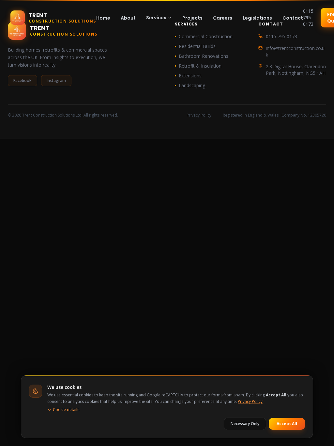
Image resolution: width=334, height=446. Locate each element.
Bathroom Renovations (203, 56)
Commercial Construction (206, 36)
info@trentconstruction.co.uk (295, 51)
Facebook (22, 80)
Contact (292, 18)
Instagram (56, 80)
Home (103, 18)
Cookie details (66, 409)
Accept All (287, 423)
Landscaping (192, 85)
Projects (192, 18)
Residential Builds (197, 46)
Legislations (257, 18)
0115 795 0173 (308, 17)
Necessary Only (245, 423)
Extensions (190, 75)
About (128, 18)
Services (156, 17)
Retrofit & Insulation (200, 66)
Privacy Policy (199, 115)
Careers (222, 18)
